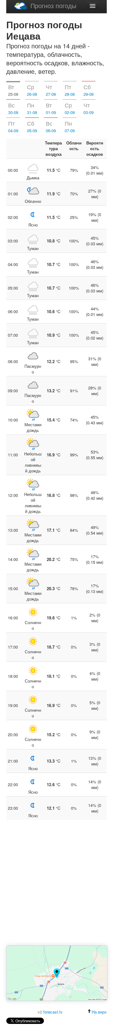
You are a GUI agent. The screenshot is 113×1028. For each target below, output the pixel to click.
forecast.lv (52, 1012)
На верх (99, 1012)
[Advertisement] (56, 883)
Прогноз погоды (53, 5)
